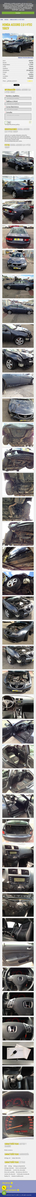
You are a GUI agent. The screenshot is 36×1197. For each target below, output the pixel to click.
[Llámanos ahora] (4, 1187)
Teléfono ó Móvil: (11, 101)
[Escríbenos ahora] (4, 1193)
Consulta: (8, 112)
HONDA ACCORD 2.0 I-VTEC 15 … (18, 156)
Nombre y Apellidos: (12, 96)
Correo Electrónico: (12, 107)
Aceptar (18, 13)
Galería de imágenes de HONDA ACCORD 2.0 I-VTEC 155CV (18, 45)
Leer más (21, 9)
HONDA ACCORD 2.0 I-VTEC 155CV (17, 19)
